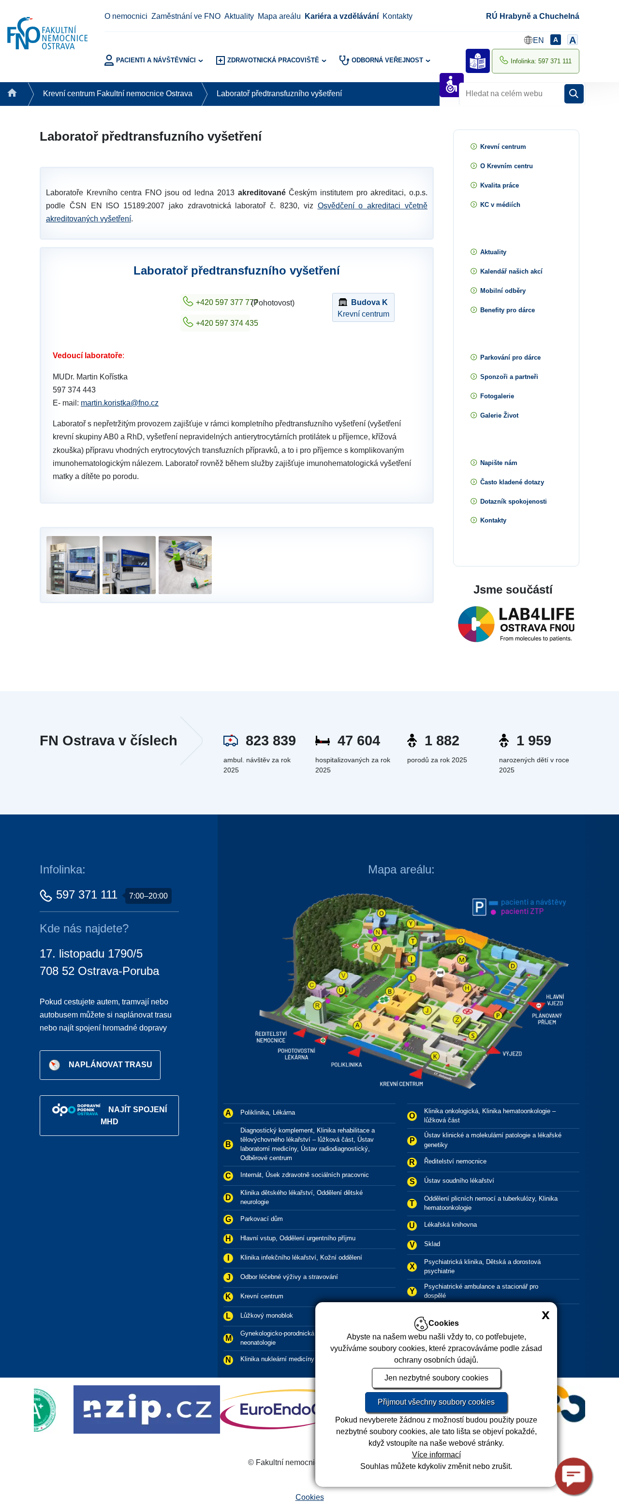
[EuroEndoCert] (187, 1409)
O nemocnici (125, 16)
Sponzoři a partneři (509, 376)
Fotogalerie (497, 396)
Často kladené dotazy (512, 482)
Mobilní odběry (503, 290)
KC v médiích (500, 204)
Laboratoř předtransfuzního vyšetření (279, 93)
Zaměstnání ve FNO (186, 16)
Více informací (436, 1455)
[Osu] (304, 1409)
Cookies (309, 1497)
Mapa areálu (279, 16)
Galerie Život (499, 415)
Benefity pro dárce (507, 310)
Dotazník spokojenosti (513, 501)
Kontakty (398, 16)
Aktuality (239, 16)
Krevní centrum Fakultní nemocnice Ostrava (117, 93)
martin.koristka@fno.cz (120, 403)
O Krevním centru (506, 166)
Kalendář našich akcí (511, 271)
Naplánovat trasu (110, 1064)
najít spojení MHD (134, 1115)
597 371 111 (87, 894)
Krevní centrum (363, 308)
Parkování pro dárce (510, 357)
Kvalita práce (499, 185)
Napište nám (498, 462)
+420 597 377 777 (223, 302)
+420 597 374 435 (223, 323)
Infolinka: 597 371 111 (541, 61)
